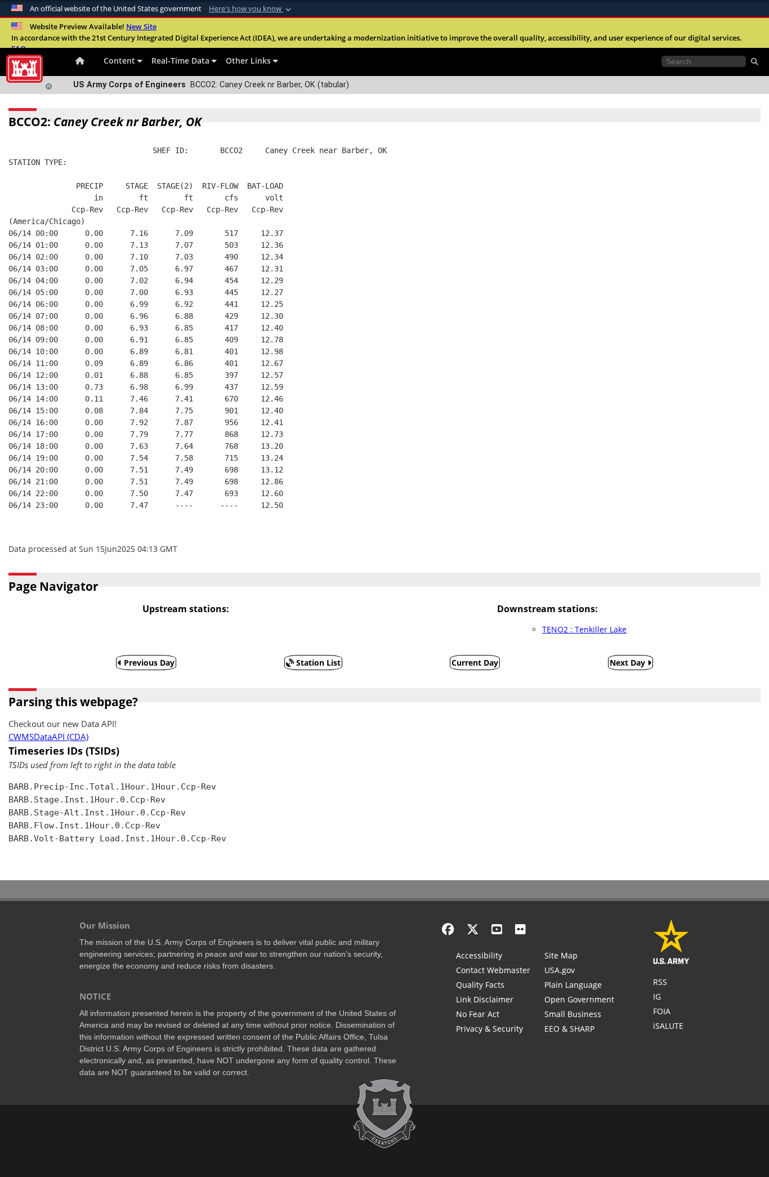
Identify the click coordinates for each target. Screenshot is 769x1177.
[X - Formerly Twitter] (473, 929)
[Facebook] (448, 929)
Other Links (249, 60)
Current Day (474, 662)
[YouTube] (496, 929)
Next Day (628, 662)
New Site (141, 26)
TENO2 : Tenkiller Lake (584, 629)
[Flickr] (520, 929)
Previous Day (148, 662)
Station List (317, 662)
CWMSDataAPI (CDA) (48, 737)
